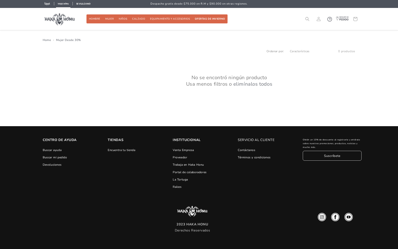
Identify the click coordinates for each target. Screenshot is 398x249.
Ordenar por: (275, 51)
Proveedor (180, 157)
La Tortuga (180, 180)
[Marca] (47, 4)
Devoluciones (52, 165)
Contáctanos (246, 150)
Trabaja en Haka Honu (188, 165)
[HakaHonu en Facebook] (335, 218)
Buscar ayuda (52, 150)
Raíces (177, 187)
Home (47, 40)
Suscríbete (332, 156)
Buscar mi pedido (55, 157)
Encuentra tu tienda (121, 150)
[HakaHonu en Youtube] (348, 218)
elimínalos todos (253, 84)
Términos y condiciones (254, 157)
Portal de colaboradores (190, 172)
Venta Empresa (183, 150)
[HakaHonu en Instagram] (322, 218)
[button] (94, 18)
